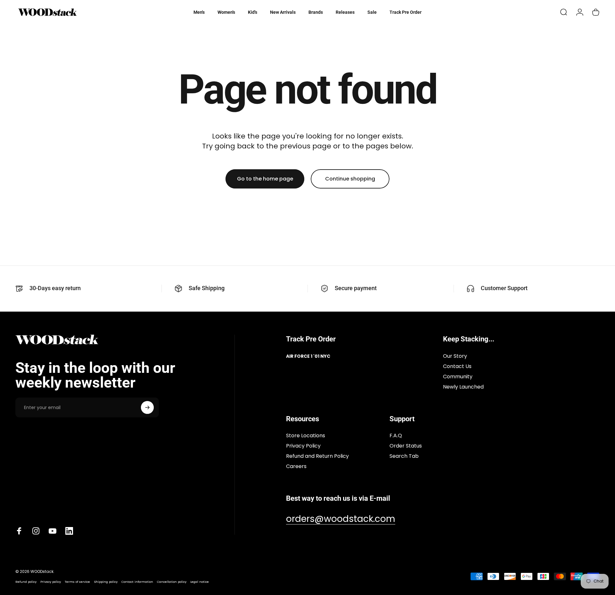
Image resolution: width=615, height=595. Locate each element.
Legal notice (199, 582)
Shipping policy (106, 582)
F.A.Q (396, 435)
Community (457, 376)
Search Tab (404, 456)
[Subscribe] (147, 407)
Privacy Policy (303, 446)
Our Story (455, 356)
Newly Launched (463, 387)
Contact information (137, 582)
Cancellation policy (171, 582)
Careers (296, 466)
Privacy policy (50, 582)
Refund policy (26, 582)
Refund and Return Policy (317, 456)
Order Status (406, 446)
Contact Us (457, 366)
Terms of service (77, 582)
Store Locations (305, 435)
